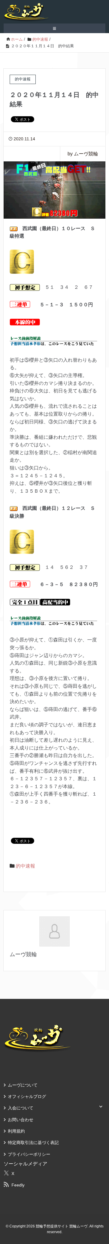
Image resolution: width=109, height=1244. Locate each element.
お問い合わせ (20, 1119)
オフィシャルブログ (27, 1096)
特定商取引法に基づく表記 (33, 1142)
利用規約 (16, 1131)
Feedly (18, 1185)
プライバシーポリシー (29, 1154)
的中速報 (25, 865)
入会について (20, 1107)
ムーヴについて (23, 1085)
